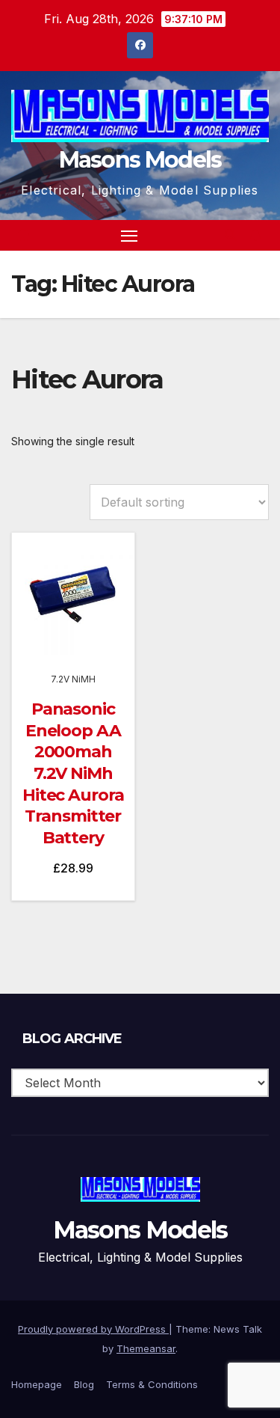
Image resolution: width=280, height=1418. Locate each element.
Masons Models (140, 160)
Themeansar (145, 1348)
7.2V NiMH (73, 679)
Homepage (36, 1384)
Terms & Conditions (152, 1384)
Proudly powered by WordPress (93, 1329)
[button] (231, 234)
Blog (84, 1384)
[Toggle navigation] (129, 235)
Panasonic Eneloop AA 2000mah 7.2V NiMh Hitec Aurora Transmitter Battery (73, 773)
